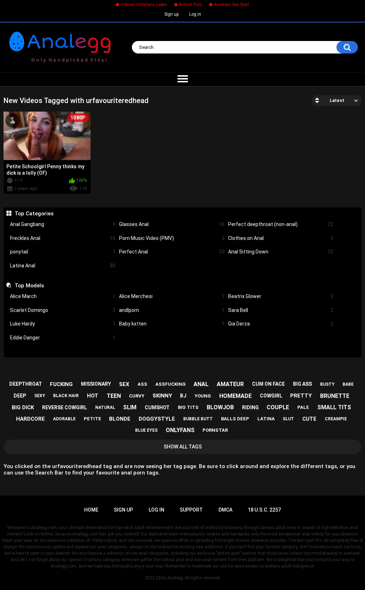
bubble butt (198, 418)
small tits (334, 407)
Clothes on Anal (281, 238)
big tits (188, 407)
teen (114, 396)
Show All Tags (183, 447)
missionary (96, 384)
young (203, 396)
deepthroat (25, 384)
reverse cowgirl (64, 407)
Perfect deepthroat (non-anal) (281, 224)
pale (303, 407)
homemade (235, 396)
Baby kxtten (172, 324)
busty (327, 384)
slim (130, 407)
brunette (334, 396)
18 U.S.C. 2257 (264, 510)
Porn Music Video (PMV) (172, 238)
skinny (162, 396)
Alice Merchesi (172, 296)
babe (348, 384)
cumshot (157, 407)
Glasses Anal (172, 224)
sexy (39, 395)
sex (124, 384)
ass (142, 384)
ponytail (62, 252)
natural (105, 407)
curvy (136, 396)
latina (266, 418)
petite (92, 418)
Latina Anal (62, 265)
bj (183, 396)
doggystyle (157, 419)
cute (309, 419)
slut (288, 418)
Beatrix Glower (281, 296)
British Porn (190, 4)
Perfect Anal (172, 252)
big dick (23, 407)
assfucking (170, 384)
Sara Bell (281, 310)
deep (20, 396)
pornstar (215, 430)
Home (91, 510)
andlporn (172, 310)
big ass (302, 384)
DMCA (225, 510)
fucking (61, 384)
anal (201, 384)
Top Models (29, 285)
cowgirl (271, 396)
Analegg (175, 577)
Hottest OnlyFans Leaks (144, 4)
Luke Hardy (62, 324)
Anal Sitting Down (281, 252)
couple (278, 407)
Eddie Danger (62, 337)
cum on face (268, 384)
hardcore (30, 419)
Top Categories (34, 213)
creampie (336, 418)
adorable (64, 418)
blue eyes (146, 430)
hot (92, 396)
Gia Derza (281, 324)
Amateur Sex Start (231, 4)
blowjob (220, 407)
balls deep (235, 418)
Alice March (62, 296)
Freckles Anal (62, 238)
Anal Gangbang (62, 224)
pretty (301, 396)
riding (250, 407)
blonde (119, 419)
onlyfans (180, 430)
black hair (66, 395)
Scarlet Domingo (62, 310)
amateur (230, 384)
